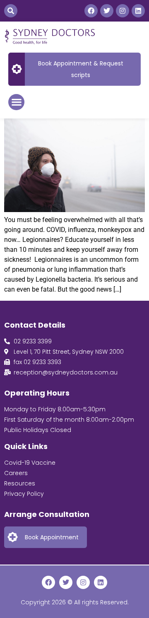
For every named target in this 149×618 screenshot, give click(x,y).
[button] (10, 10)
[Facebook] (91, 10)
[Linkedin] (138, 10)
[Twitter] (106, 10)
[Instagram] (122, 10)
